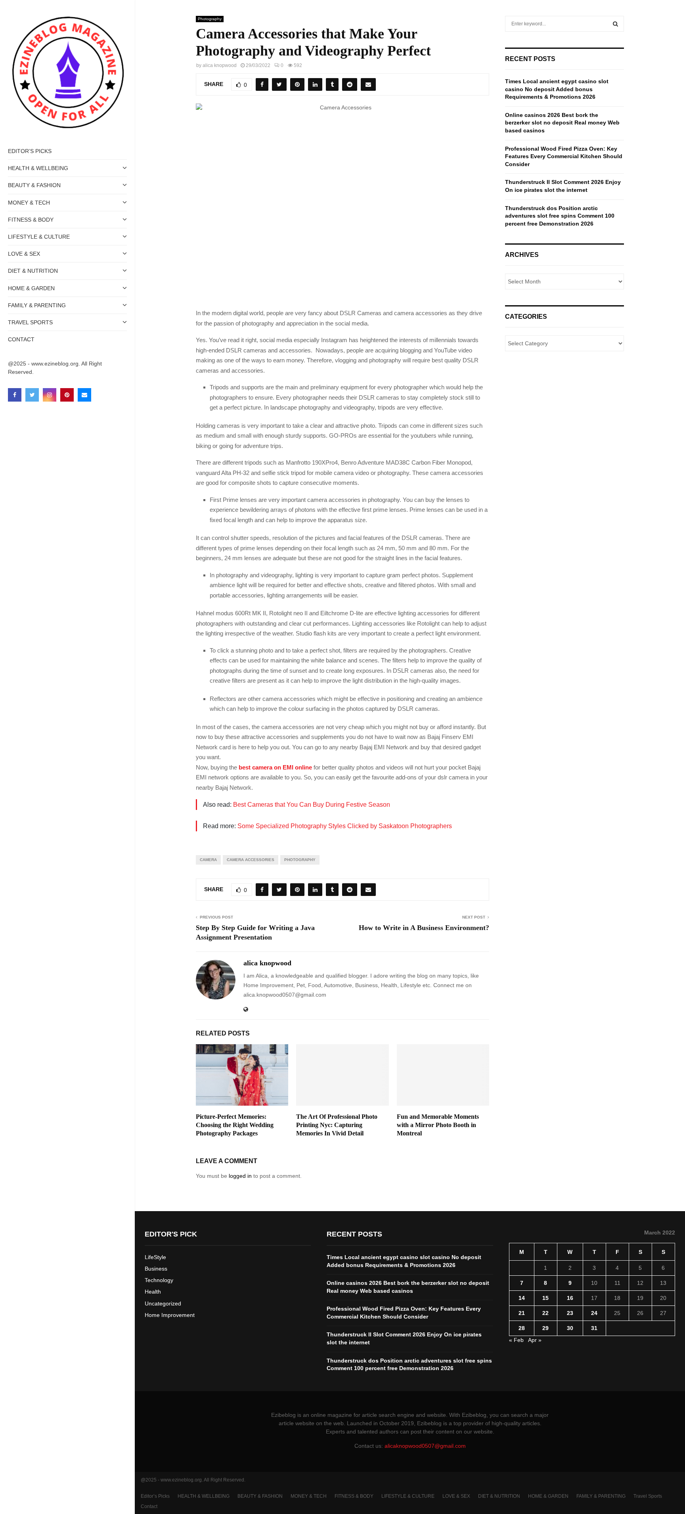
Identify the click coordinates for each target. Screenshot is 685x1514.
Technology (159, 1280)
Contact (21, 339)
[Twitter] (32, 395)
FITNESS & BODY (31, 219)
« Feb (516, 1340)
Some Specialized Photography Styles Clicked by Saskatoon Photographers (344, 826)
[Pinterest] (67, 395)
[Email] (84, 395)
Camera (208, 859)
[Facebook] (14, 395)
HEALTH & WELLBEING (38, 168)
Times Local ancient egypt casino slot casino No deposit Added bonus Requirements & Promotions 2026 (556, 89)
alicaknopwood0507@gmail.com (425, 1446)
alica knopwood (220, 65)
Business (156, 1268)
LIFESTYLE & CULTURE (39, 237)
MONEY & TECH (29, 202)
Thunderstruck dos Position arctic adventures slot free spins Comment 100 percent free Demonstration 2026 (559, 216)
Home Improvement (170, 1315)
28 (522, 1328)
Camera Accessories (250, 859)
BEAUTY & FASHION (34, 185)
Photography (210, 19)
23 (570, 1313)
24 (594, 1313)
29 (545, 1328)
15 (545, 1298)
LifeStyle (155, 1257)
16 (570, 1298)
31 (594, 1328)
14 (522, 1298)
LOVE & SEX (24, 254)
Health (153, 1291)
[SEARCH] (615, 24)
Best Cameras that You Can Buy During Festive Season (311, 804)
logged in (240, 1176)
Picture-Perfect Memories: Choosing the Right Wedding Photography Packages (235, 1125)
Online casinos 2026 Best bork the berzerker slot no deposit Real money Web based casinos (562, 123)
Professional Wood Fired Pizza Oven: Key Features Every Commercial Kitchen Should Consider (563, 156)
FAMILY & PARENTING (37, 305)
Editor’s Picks (30, 151)
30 (570, 1328)
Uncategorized (163, 1303)
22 (545, 1313)
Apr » (534, 1340)
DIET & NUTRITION (33, 271)
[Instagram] (49, 395)
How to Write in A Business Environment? (424, 928)
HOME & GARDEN (31, 288)
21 (522, 1313)
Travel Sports (30, 322)
